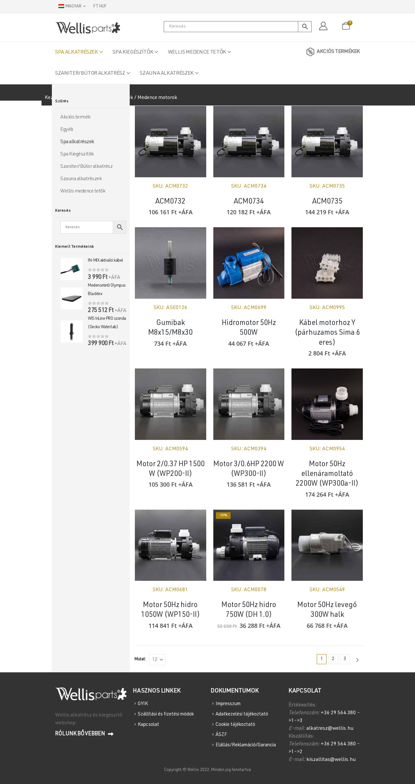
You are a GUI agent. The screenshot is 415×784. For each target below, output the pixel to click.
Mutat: (140, 659)
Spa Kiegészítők (133, 52)
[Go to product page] (170, 141)
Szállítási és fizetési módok (166, 714)
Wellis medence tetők (197, 52)
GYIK (143, 704)
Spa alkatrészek (76, 52)
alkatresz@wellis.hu (329, 728)
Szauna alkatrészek (167, 73)
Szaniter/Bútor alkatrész (90, 73)
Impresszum (228, 704)
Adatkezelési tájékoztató (242, 714)
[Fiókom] (323, 26)
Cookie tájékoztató (235, 724)
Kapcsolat (148, 724)
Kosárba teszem (273, 116)
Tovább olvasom (195, 116)
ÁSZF (221, 734)
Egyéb (66, 129)
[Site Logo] (87, 27)
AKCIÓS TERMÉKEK (338, 52)
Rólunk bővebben (80, 734)
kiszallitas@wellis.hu (331, 760)
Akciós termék (75, 117)
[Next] (357, 660)
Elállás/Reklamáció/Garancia (246, 745)
